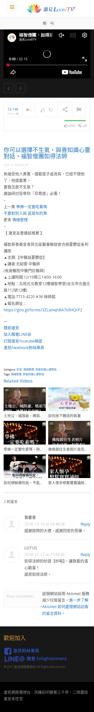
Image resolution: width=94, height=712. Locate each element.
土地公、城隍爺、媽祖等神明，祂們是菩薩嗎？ (42, 415)
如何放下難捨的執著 (64, 415)
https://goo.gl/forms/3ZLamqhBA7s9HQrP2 (43, 310)
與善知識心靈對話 (46, 369)
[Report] (78, 110)
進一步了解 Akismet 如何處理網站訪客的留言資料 (65, 606)
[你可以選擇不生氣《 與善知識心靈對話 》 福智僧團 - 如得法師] (49, 8)
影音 (19, 369)
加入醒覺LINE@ (17, 334)
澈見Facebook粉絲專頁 (24, 347)
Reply (85, 524)
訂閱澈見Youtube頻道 (23, 341)
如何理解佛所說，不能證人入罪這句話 (34, 482)
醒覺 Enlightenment (47, 658)
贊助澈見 (11, 327)
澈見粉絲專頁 (26, 650)
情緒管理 (20, 219)
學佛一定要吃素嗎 (31, 206)
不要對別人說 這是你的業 (25, 213)
